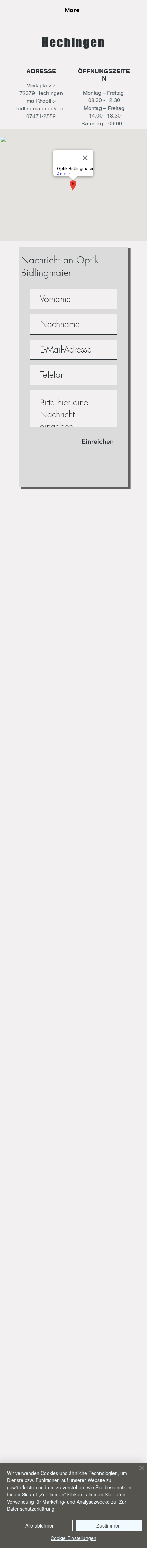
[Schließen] (137, 1472)
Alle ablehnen (40, 1525)
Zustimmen (108, 1525)
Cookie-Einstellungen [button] (73, 1538)
